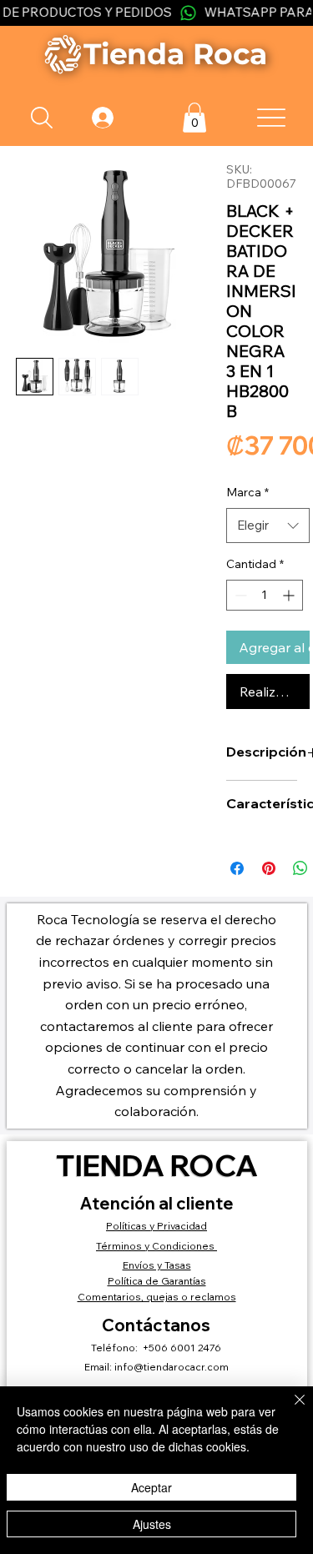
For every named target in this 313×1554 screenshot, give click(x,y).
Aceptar (151, 1487)
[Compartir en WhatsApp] (300, 868)
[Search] (41, 117)
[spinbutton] (265, 595)
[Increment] (290, 595)
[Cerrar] (290, 1410)
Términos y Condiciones (156, 1246)
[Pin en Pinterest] (269, 868)
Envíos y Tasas (157, 1265)
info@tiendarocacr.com (171, 1366)
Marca (247, 492)
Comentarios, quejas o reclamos (157, 1296)
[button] (194, 118)
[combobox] (268, 525)
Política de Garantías (157, 1281)
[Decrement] (239, 595)
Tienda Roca (157, 1165)
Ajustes (152, 1524)
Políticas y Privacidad (156, 1226)
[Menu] (271, 118)
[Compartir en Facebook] (237, 868)
